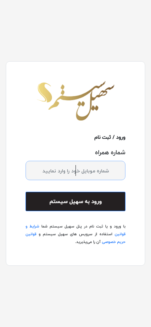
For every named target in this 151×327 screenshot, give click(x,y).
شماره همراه (110, 152)
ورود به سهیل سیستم (76, 201)
